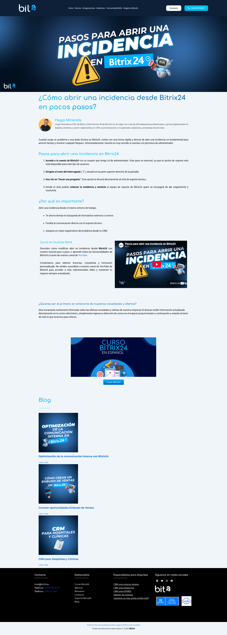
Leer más (43, 462)
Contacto (79, 595)
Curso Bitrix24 (82, 584)
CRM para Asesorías (123, 588)
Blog (77, 602)
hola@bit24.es (41, 584)
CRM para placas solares (126, 584)
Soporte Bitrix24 (83, 598)
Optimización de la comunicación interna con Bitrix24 (74, 456)
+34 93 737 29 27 (52, 588)
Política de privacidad (98, 625)
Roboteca (79, 591)
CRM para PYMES (122, 591)
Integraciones (88, 8)
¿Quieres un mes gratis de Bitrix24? (131, 598)
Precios (78, 8)
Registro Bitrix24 (131, 8)
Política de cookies (131, 625)
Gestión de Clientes (123, 595)
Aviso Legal (115, 625)
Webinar (79, 588)
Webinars (100, 8)
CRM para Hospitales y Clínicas (58, 559)
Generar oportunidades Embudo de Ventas (66, 507)
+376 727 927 (50, 591)
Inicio (71, 8)
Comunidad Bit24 (114, 8)
